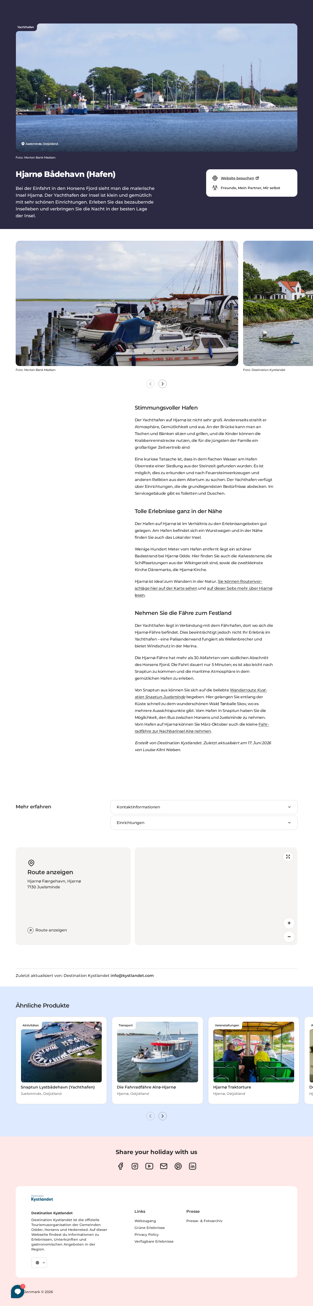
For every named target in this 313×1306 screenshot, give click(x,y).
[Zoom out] (289, 937)
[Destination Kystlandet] (42, 1198)
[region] (216, 896)
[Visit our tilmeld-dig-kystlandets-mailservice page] (163, 1166)
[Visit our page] (120, 1166)
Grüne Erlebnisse (149, 1228)
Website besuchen (237, 178)
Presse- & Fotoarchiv (204, 1221)
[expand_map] (288, 856)
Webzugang (145, 1221)
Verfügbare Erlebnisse (154, 1241)
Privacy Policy (146, 1234)
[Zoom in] (289, 923)
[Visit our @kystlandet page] (149, 1166)
